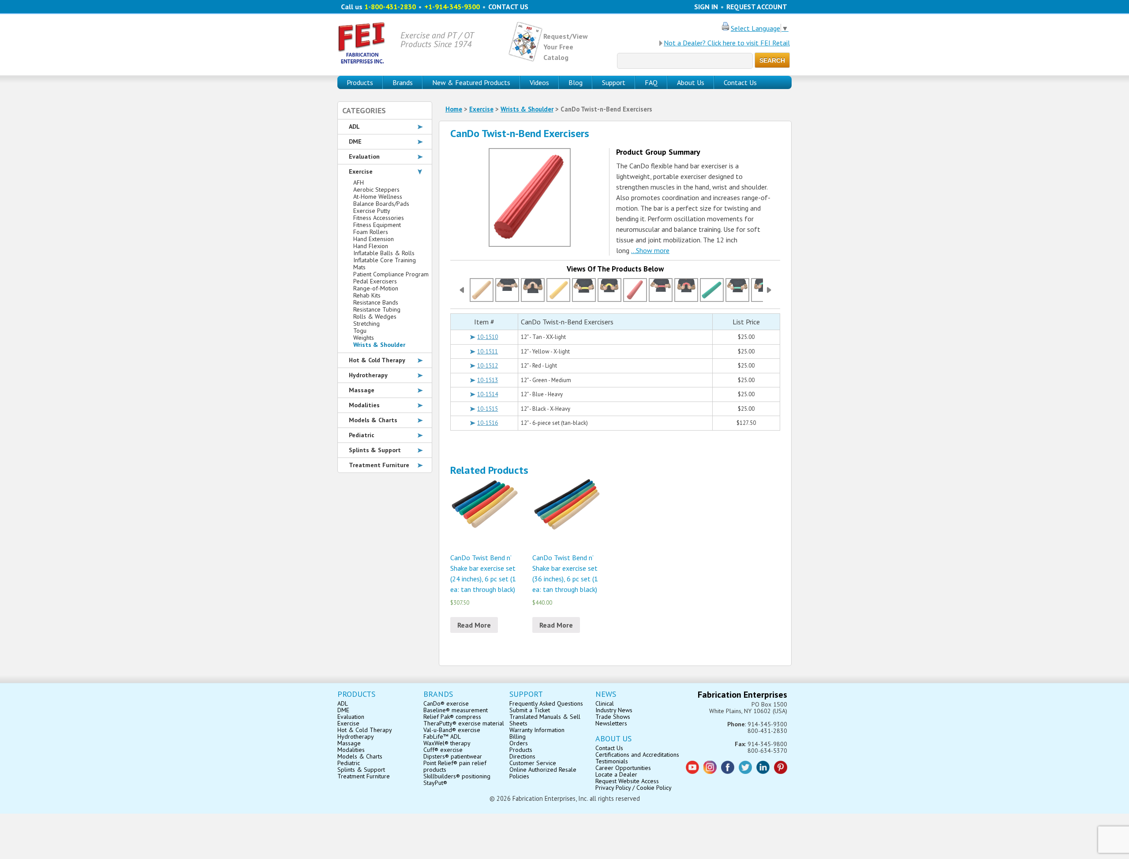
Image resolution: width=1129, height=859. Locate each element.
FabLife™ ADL (442, 736)
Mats (359, 267)
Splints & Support (375, 450)
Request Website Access (627, 781)
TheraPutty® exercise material (463, 723)
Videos (539, 82)
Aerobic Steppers (376, 189)
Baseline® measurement (455, 710)
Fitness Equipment (377, 224)
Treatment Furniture (379, 465)
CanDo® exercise (446, 703)
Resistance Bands (375, 302)
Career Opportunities (623, 768)
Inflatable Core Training (384, 260)
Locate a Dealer (616, 774)
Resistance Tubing (376, 309)
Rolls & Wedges (374, 316)
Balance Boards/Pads (381, 203)
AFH (358, 182)
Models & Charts (373, 420)
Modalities (364, 405)
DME (355, 141)
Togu (359, 330)
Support (613, 82)
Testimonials (611, 761)
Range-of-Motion (375, 288)
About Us (690, 82)
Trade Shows (612, 717)
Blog (575, 82)
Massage (361, 390)
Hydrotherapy (368, 375)
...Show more (650, 250)
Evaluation (364, 156)
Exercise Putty (371, 210)
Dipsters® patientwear (452, 756)
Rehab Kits (367, 295)
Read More (474, 625)
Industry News (613, 710)
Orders (518, 743)
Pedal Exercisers (375, 281)
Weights (363, 337)
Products (520, 750)
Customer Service (532, 763)
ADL (354, 126)
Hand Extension (373, 238)
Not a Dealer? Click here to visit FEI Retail (727, 42)
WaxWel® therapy (447, 743)
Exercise (481, 109)
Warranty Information (536, 730)
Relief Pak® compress (452, 717)
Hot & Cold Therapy (377, 360)
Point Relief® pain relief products (454, 766)
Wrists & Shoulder (527, 109)
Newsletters (611, 723)
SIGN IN (706, 6)
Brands (403, 82)
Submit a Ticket (529, 710)
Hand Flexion (370, 245)
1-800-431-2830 (390, 6)
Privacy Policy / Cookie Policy (633, 788)
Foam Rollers (370, 231)
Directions (522, 756)
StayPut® (435, 783)
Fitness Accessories (378, 217)
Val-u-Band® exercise (451, 730)
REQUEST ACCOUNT (756, 6)
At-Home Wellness (377, 196)
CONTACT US (508, 6)
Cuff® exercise (443, 750)
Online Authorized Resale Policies (542, 773)
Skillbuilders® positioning (456, 776)
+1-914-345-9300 (452, 6)
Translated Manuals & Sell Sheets (544, 720)
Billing (517, 736)
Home (453, 109)
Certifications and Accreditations (637, 755)
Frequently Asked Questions (546, 703)
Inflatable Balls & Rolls (384, 253)
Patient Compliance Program (391, 274)
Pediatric (361, 435)
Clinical (604, 703)
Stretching (366, 323)
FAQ (651, 82)
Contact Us (740, 82)
